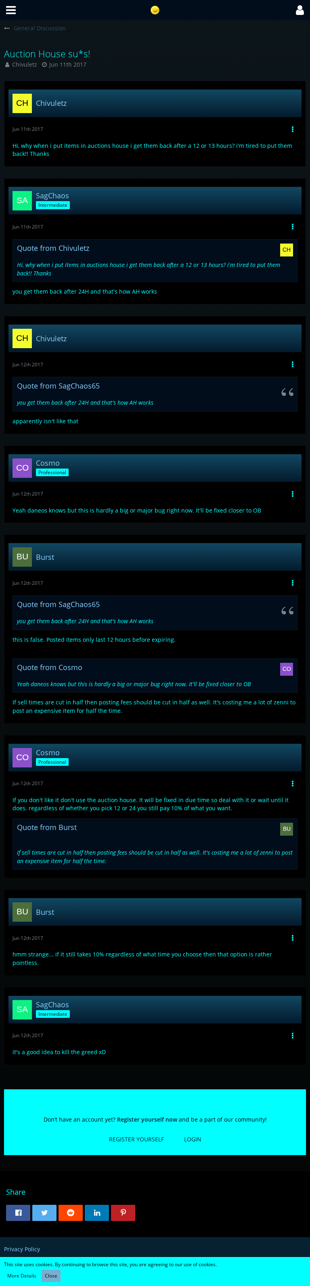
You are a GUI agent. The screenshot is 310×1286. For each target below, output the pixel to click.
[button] (11, 10)
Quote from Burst (47, 827)
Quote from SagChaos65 (58, 386)
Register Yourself (136, 1139)
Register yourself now (147, 1119)
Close (51, 1275)
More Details (21, 1275)
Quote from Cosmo (49, 667)
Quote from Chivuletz (53, 248)
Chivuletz (24, 64)
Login (192, 1139)
